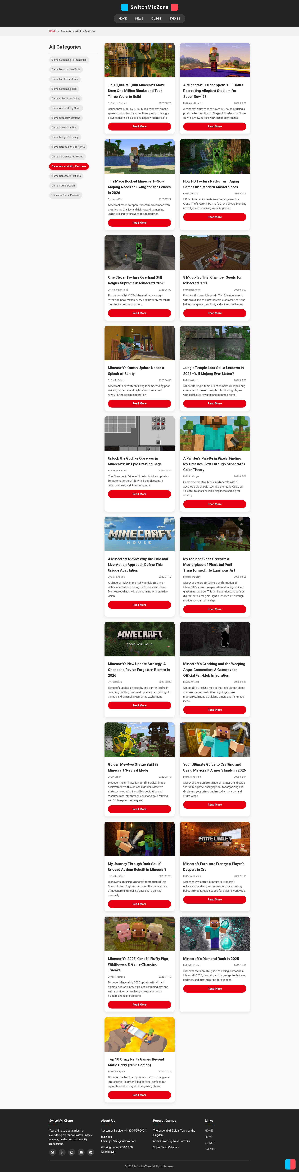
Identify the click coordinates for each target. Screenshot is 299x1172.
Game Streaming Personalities (69, 59)
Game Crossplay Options (66, 117)
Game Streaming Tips (64, 88)
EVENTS (175, 18)
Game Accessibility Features (69, 166)
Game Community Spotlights (68, 147)
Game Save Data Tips (64, 127)
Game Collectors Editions (66, 176)
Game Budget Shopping (65, 137)
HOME (123, 18)
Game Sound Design (63, 185)
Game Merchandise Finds (66, 69)
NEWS (139, 18)
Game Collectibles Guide (65, 98)
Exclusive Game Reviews (66, 195)
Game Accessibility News (66, 108)
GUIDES (156, 18)
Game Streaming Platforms (67, 156)
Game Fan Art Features (65, 79)
